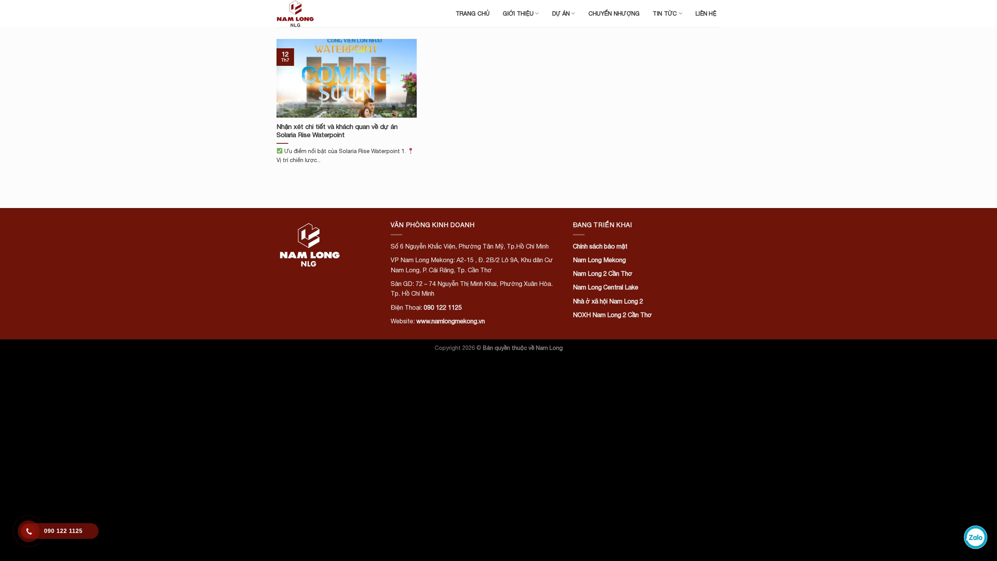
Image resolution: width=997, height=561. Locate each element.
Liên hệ (706, 13)
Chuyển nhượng (614, 13)
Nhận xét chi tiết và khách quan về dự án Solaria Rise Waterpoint (337, 131)
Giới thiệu (518, 13)
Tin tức (665, 13)
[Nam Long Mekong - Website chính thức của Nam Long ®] (315, 13)
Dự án (561, 13)
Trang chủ (473, 13)
